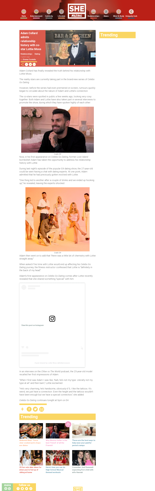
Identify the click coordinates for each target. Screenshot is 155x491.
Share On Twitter (30, 64)
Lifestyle (61, 16)
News (106, 16)
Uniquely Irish (131, 16)
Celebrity (49, 16)
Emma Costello (29, 59)
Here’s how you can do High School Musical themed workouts (55, 469)
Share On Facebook (26, 64)
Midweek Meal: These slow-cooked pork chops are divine (30, 442)
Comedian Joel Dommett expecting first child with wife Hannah (82, 469)
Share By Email (34, 64)
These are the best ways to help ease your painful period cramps (83, 442)
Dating (37, 54)
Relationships (93, 16)
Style (24, 16)
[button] (10, 488)
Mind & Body (118, 16)
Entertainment (36, 16)
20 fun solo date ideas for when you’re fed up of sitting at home (30, 469)
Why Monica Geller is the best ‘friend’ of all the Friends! (56, 442)
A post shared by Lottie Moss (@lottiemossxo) (52, 363)
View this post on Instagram (32, 325)
